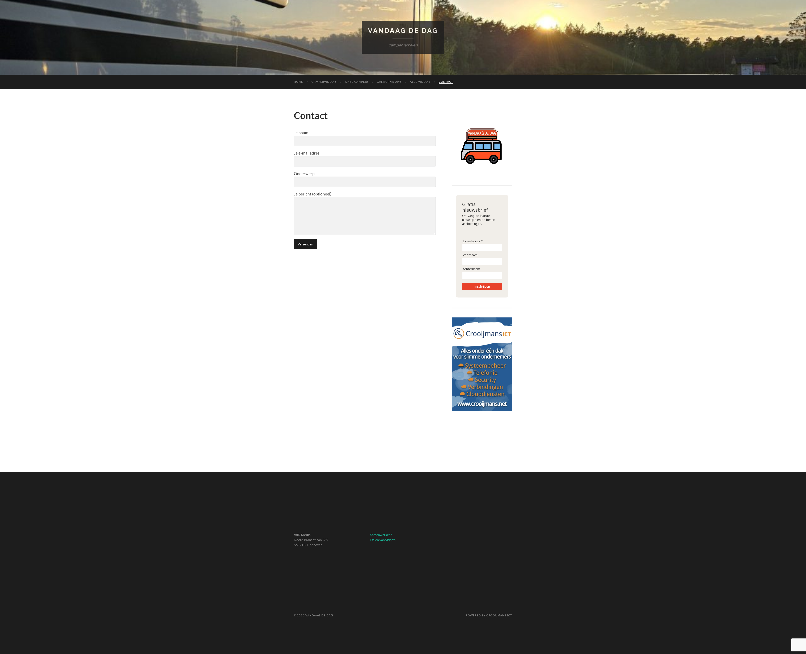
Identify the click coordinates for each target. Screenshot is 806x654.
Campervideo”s (324, 81)
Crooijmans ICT (499, 615)
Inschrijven (482, 286)
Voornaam (470, 255)
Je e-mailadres (306, 153)
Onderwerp (304, 173)
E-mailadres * (473, 241)
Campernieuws (389, 81)
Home (298, 81)
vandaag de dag (403, 30)
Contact (446, 81)
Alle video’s (420, 81)
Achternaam (471, 269)
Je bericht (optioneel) (312, 193)
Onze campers (357, 81)
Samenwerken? (381, 535)
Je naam (301, 132)
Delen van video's (382, 540)
